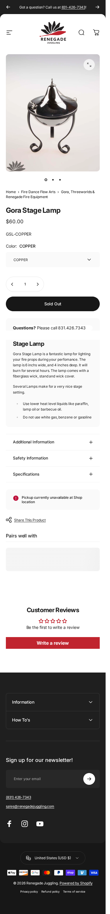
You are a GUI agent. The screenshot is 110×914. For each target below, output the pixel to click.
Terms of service (74, 891)
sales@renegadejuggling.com (30, 806)
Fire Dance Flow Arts (38, 192)
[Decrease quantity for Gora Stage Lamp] (12, 284)
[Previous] (8, 7)
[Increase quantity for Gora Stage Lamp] (37, 284)
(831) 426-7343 (18, 797)
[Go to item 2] (52, 179)
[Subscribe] (89, 779)
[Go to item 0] (45, 179)
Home (11, 192)
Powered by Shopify (76, 883)
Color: (20, 246)
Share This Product (30, 520)
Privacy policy (29, 891)
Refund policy (50, 891)
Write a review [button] (53, 643)
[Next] (97, 7)
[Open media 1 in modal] (89, 65)
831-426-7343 (73, 7)
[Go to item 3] (59, 179)
